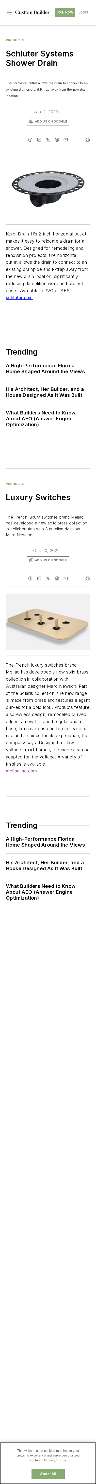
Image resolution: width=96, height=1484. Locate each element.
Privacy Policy (55, 1460)
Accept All (48, 1474)
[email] (65, 139)
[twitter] (48, 139)
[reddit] (56, 139)
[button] (9, 12)
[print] (87, 139)
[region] (48, 1463)
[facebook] (30, 139)
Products (15, 40)
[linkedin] (39, 139)
